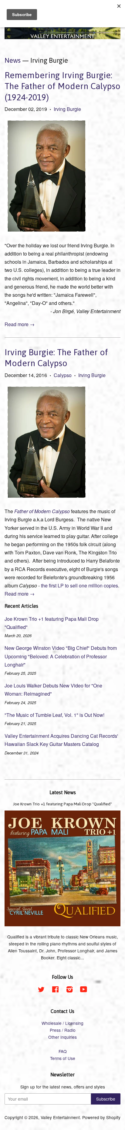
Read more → (20, 324)
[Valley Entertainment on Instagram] (69, 990)
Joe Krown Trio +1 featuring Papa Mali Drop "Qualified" (62, 803)
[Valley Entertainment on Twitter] (41, 990)
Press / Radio (63, 1030)
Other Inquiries (62, 1037)
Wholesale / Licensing (62, 1023)
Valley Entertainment (60, 1117)
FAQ (63, 1051)
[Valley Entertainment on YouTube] (83, 990)
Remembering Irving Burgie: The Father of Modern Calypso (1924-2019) (62, 86)
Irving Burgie (67, 108)
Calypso (63, 375)
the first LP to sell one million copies (79, 585)
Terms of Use (62, 1058)
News (13, 60)
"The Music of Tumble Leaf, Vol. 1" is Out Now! (54, 714)
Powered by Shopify (101, 1117)
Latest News (62, 792)
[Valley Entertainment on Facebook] (55, 990)
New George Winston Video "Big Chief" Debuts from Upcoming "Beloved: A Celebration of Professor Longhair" (61, 656)
